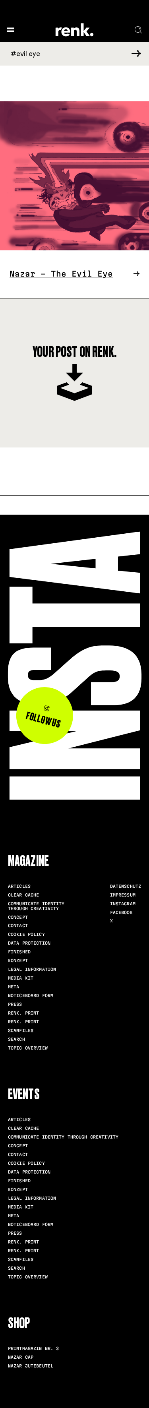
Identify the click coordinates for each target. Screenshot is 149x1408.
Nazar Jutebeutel (30, 1365)
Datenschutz (125, 886)
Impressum (122, 895)
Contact (18, 925)
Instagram (122, 903)
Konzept (18, 960)
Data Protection (29, 943)
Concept (18, 917)
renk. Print (23, 1013)
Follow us (43, 719)
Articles (19, 886)
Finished (19, 951)
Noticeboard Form (30, 995)
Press (15, 1004)
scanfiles (20, 1030)
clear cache (23, 895)
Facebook (121, 912)
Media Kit (20, 978)
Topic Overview (28, 1048)
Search (16, 1039)
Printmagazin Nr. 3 (33, 1348)
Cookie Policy (26, 934)
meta (13, 986)
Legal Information (32, 969)
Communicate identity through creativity (36, 906)
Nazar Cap (20, 1357)
